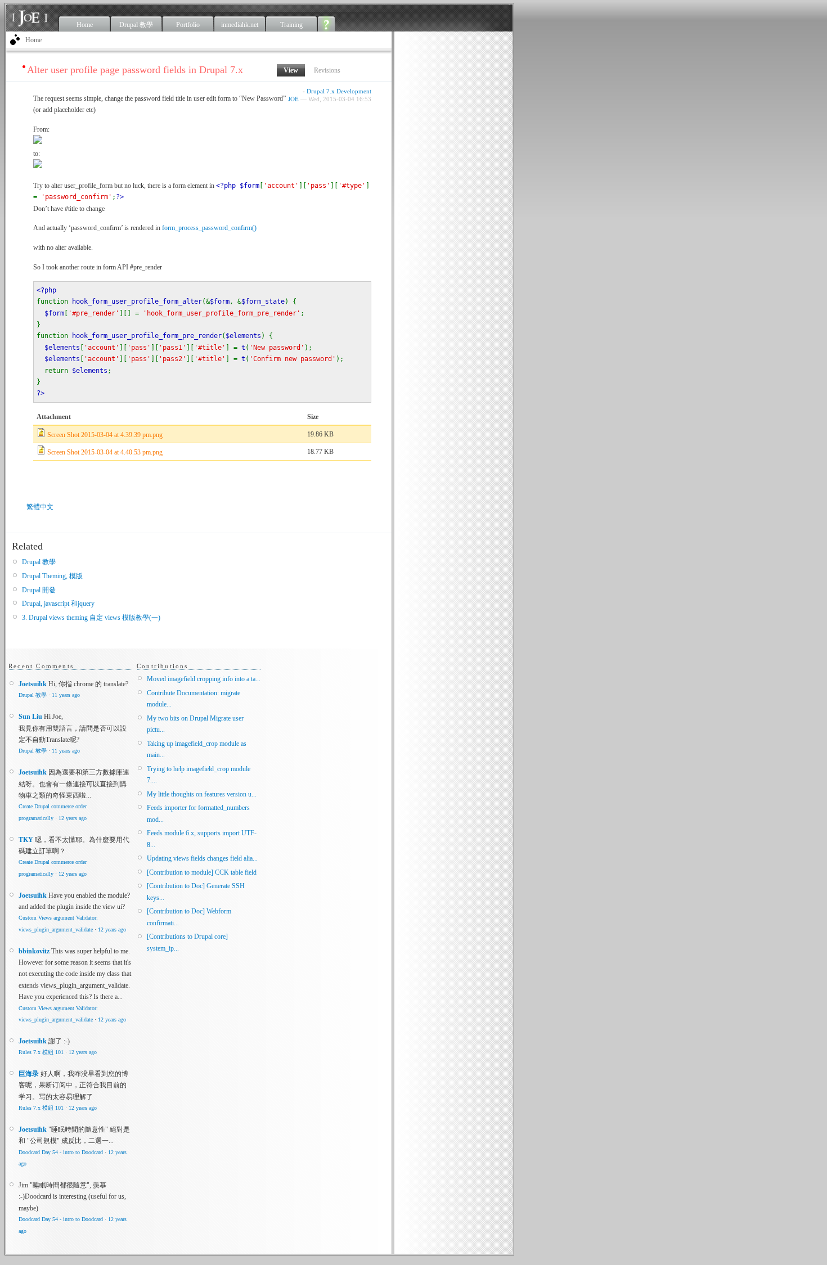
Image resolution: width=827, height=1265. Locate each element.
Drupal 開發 (39, 590)
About (326, 23)
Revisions (327, 70)
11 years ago (66, 695)
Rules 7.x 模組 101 (41, 1052)
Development (353, 91)
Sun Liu (30, 717)
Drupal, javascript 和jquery (58, 603)
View (294, 70)
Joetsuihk (33, 684)
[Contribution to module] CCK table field (202, 872)
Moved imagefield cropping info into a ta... (203, 679)
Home (85, 25)
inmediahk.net (239, 25)
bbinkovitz (34, 951)
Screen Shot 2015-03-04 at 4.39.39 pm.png (105, 435)
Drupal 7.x (321, 91)
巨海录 (29, 1074)
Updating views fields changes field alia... (202, 858)
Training (291, 25)
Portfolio (188, 25)
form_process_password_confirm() (209, 228)
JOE (293, 99)
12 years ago (73, 818)
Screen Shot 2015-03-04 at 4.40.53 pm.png (105, 452)
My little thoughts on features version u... (202, 794)
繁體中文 (39, 507)
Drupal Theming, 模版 (52, 576)
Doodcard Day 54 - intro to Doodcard (61, 1152)
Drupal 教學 (136, 25)
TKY (26, 840)
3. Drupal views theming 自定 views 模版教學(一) (91, 618)
